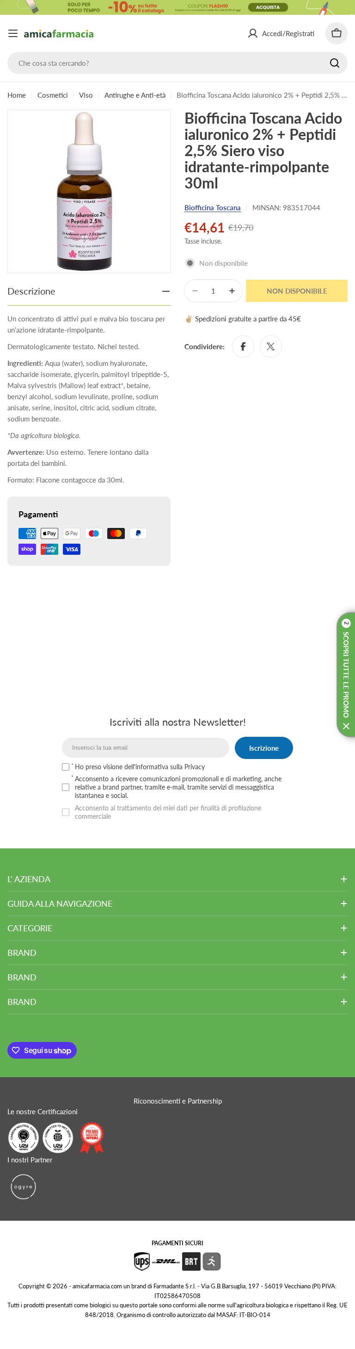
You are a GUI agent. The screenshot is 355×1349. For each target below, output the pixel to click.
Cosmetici (52, 95)
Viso (86, 95)
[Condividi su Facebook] (243, 346)
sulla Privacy (187, 767)
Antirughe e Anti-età (134, 95)
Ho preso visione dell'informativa (140, 767)
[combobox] (177, 63)
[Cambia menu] (12, 33)
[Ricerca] (334, 63)
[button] (346, 674)
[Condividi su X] (271, 346)
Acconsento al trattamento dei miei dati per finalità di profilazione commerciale (168, 812)
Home (16, 95)
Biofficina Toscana (212, 207)
